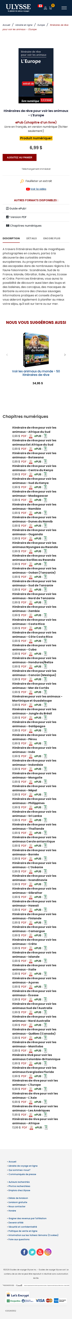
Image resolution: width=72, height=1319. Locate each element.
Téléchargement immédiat (36, 168)
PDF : (24, 436)
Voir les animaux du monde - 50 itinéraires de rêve (36, 373)
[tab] (36, 416)
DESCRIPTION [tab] (11, 238)
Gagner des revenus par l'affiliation (27, 1218)
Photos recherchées (19, 1186)
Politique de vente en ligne (23, 1231)
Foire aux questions (19, 1239)
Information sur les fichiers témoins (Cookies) (34, 1235)
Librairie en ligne (23, 24)
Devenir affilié (16, 1222)
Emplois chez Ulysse (19, 1190)
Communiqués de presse (22, 1174)
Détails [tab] (31, 238)
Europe (41, 24)
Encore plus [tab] (51, 238)
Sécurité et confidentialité (23, 1226)
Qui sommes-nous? (19, 1170)
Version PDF (18, 217)
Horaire (12, 1210)
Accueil (6, 24)
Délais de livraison (18, 1198)
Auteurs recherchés (19, 1181)
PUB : (38, 436)
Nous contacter (17, 1206)
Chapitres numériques (25, 226)
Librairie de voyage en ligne (23, 1165)
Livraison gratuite (18, 1202)
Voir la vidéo (38, 189)
